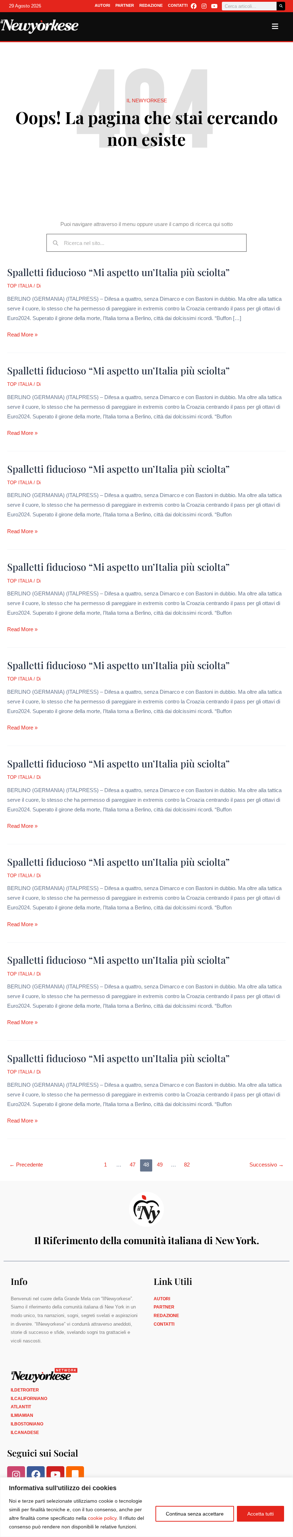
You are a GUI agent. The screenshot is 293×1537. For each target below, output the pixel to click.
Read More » (22, 334)
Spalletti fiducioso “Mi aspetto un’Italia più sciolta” (118, 272)
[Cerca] (281, 6)
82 (187, 1165)
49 (160, 1165)
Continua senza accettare (195, 1514)
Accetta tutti (260, 1514)
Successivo (266, 1165)
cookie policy (102, 1518)
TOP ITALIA (19, 286)
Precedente (26, 1165)
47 (132, 1165)
